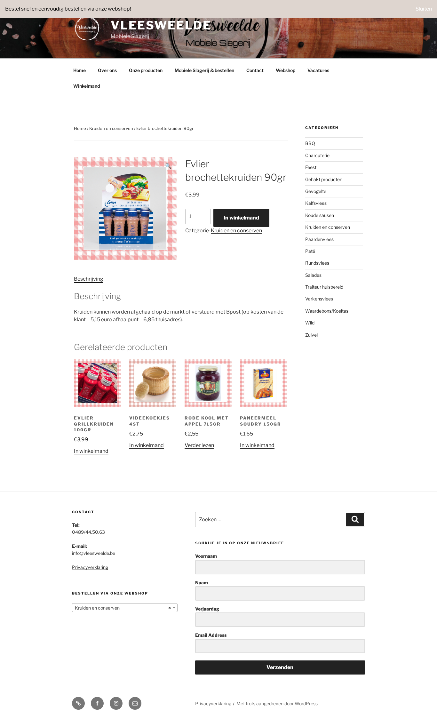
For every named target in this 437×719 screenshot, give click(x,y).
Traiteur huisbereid (324, 287)
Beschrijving (88, 279)
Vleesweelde (161, 25)
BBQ (310, 143)
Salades (313, 275)
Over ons (107, 70)
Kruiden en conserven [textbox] (123, 608)
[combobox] (125, 607)
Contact (255, 70)
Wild (309, 322)
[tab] (88, 279)
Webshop (285, 70)
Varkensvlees (319, 298)
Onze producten (146, 70)
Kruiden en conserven (111, 128)
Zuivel (311, 335)
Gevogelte (315, 191)
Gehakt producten (323, 179)
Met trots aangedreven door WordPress (277, 703)
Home (79, 70)
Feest (310, 167)
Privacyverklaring (90, 567)
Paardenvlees (319, 239)
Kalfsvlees (316, 203)
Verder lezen (199, 445)
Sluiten (424, 9)
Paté (310, 251)
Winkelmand (86, 86)
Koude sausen (319, 215)
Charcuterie (317, 155)
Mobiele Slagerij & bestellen (204, 70)
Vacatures (318, 70)
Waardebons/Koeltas (326, 311)
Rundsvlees (317, 263)
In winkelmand (241, 218)
